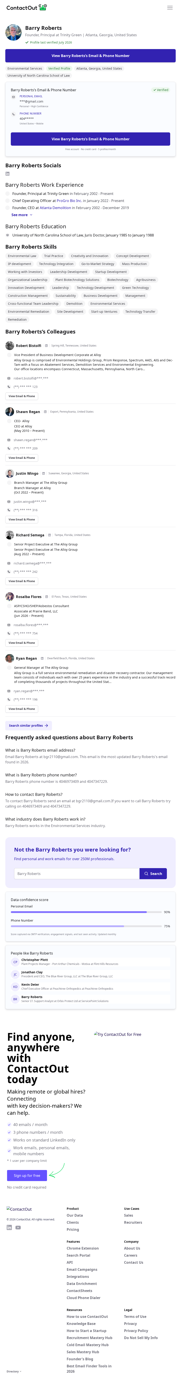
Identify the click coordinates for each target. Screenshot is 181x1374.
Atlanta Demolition (55, 207)
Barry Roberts (31, 997)
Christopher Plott (34, 960)
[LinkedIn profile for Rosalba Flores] (46, 596)
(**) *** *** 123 (26, 387)
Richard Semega (30, 535)
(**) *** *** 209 (26, 448)
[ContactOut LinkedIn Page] (9, 1296)
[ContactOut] (28, 7)
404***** (27, 118)
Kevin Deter (30, 984)
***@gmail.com (31, 101)
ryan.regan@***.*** (29, 691)
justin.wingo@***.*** (30, 501)
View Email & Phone (22, 396)
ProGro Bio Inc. (69, 200)
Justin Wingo (27, 473)
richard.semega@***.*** (32, 563)
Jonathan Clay (32, 972)
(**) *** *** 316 (26, 510)
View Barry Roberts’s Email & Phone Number (91, 139)
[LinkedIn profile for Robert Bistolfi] (46, 345)
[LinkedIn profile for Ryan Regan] (42, 658)
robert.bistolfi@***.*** (31, 378)
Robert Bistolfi (28, 345)
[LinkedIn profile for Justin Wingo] (43, 473)
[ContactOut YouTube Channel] (18, 1296)
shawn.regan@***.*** (30, 440)
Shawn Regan (28, 411)
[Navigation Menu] (170, 7)
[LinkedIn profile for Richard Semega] (49, 535)
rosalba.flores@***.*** (31, 625)
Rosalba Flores (28, 596)
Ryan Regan (26, 658)
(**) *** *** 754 (26, 633)
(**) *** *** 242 (26, 572)
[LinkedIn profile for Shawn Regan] (45, 411)
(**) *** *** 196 (26, 699)
